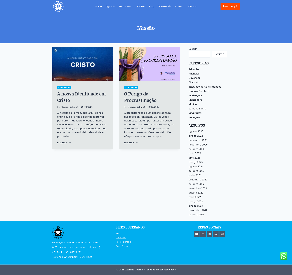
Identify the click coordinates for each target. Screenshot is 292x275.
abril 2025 (194, 157)
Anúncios (194, 73)
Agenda (110, 6)
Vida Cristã (195, 113)
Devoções (194, 78)
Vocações (194, 117)
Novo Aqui (230, 6)
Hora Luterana (123, 241)
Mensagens (195, 100)
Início (98, 6)
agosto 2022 (196, 192)
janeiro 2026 (196, 136)
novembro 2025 (198, 144)
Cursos (192, 6)
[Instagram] (209, 234)
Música (193, 104)
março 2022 (196, 201)
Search (219, 54)
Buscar (193, 49)
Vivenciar (121, 237)
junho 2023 (195, 175)
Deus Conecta (123, 246)
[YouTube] (196, 234)
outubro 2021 (196, 214)
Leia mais (64, 142)
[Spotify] (222, 234)
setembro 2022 (198, 188)
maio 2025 (195, 153)
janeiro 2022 (196, 206)
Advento (194, 69)
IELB (118, 233)
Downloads (164, 6)
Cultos (141, 6)
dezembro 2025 (198, 140)
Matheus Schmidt (69, 107)
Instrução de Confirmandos (205, 86)
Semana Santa (197, 108)
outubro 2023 (196, 171)
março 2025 (196, 162)
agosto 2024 (196, 166)
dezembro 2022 (198, 179)
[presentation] (82, 64)
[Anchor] (216, 234)
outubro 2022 (196, 184)
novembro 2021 (198, 210)
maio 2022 (195, 197)
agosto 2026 (196, 131)
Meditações (64, 87)
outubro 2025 (197, 149)
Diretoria (194, 82)
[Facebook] (203, 234)
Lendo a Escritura (199, 91)
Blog (151, 6)
